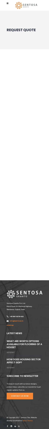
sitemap (10, 325)
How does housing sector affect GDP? (24, 361)
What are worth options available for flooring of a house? (24, 344)
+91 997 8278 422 (17, 316)
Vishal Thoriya (28, 421)
